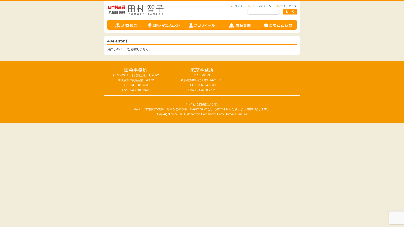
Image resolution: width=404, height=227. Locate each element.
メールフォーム (261, 6)
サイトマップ (288, 6)
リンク (239, 6)
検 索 (290, 11)
